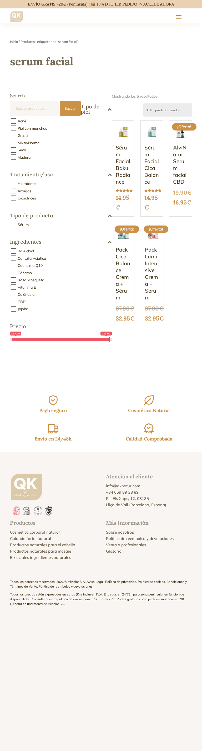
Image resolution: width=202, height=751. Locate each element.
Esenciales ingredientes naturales (40, 557)
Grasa (23, 135)
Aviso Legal (95, 582)
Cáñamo (25, 272)
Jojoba (23, 309)
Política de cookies (151, 582)
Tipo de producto (31, 216)
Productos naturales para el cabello (42, 544)
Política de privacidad (120, 582)
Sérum (23, 224)
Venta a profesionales (126, 544)
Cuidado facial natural (30, 538)
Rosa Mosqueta (31, 280)
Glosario (114, 551)
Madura (24, 157)
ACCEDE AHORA (158, 4)
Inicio (14, 41)
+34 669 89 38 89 (122, 492)
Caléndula (26, 294)
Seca (22, 150)
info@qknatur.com (123, 485)
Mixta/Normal (29, 142)
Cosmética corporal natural (35, 532)
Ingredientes (25, 242)
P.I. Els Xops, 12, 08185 (127, 498)
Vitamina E (27, 287)
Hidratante (27, 183)
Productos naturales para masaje (40, 551)
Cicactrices (27, 198)
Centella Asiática (32, 258)
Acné (22, 121)
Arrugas (24, 190)
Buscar (70, 108)
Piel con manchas (32, 128)
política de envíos (70, 599)
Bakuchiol (26, 251)
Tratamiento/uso (31, 175)
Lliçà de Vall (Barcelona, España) (136, 504)
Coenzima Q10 (30, 265)
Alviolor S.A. (56, 604)
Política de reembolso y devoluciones (140, 538)
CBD (22, 301)
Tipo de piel (90, 109)
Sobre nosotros (120, 532)
